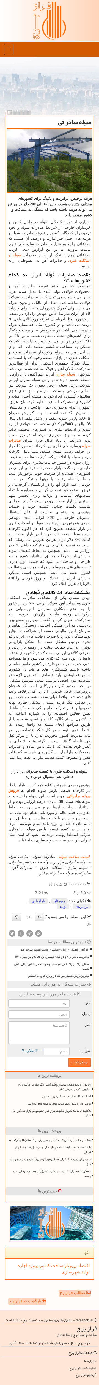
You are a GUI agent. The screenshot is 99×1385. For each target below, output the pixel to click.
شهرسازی (71, 1272)
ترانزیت (81, 907)
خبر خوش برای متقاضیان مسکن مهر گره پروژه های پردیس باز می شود (50, 1161)
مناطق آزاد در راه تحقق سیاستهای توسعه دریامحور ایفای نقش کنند (51, 966)
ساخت (56, 1265)
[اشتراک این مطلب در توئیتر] (12, 933)
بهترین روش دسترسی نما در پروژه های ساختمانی (58, 976)
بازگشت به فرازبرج (26, 1301)
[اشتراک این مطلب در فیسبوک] (21, 933)
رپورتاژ (59, 901)
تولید (63, 907)
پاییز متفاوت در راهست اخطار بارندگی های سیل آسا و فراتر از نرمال (53, 1149)
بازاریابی (38, 901)
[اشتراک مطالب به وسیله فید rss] (38, 933)
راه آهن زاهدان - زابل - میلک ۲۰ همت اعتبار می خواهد (54, 949)
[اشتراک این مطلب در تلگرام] (30, 933)
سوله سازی (65, 374)
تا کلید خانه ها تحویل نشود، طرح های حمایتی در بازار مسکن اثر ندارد (52, 1113)
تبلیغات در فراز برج (82, 1368)
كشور (44, 1265)
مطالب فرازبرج (73, 1293)
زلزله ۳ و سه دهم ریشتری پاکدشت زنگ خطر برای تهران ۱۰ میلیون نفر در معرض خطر (54, 1086)
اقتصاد (83, 1265)
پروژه (32, 1265)
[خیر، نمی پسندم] (16, 917)
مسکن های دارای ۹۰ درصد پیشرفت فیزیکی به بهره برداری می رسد (52, 1173)
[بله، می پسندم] (39, 917)
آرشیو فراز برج (85, 1375)
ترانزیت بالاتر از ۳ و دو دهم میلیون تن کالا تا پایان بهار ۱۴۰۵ (52, 957)
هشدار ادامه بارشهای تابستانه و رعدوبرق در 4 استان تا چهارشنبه (50, 1140)
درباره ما (90, 1361)
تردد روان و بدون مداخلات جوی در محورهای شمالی (59, 1103)
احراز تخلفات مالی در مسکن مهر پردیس (66, 1096)
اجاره (22, 1265)
